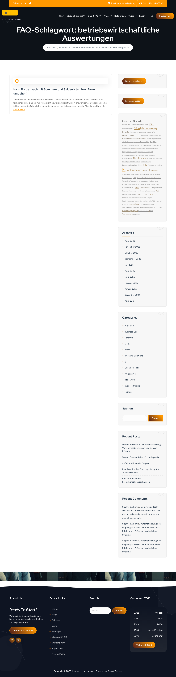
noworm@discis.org (126, 3)
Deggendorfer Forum (129, 152)
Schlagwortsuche (156, 187)
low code (145, 124)
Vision (131, 16)
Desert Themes (115, 671)
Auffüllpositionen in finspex (135, 463)
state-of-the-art (75, 16)
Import (132, 148)
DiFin (137, 128)
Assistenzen (138, 145)
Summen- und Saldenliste (130, 174)
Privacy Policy (58, 654)
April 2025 (130, 271)
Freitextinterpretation (140, 207)
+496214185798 (155, 3)
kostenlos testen (133, 101)
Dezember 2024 (132, 295)
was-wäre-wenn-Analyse (143, 198)
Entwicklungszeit (127, 128)
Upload (140, 165)
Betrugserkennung (128, 145)
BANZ (160, 207)
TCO (153, 201)
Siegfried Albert (129, 507)
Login (142, 16)
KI (123, 169)
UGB (157, 191)
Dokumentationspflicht (129, 165)
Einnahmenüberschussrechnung (134, 139)
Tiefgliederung (140, 158)
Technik (128, 392)
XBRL (151, 124)
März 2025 (130, 277)
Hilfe (147, 142)
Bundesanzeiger (146, 162)
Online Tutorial (132, 367)
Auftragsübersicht (145, 181)
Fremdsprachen (127, 162)
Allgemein (129, 325)
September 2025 (133, 258)
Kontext (151, 194)
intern (127, 349)
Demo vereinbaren (134, 81)
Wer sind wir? (58, 642)
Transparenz (127, 214)
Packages (56, 631)
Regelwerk (130, 379)
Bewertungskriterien (142, 155)
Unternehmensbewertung (138, 132)
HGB (137, 187)
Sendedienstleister (128, 198)
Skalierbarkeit (145, 188)
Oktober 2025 (131, 253)
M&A (134, 178)
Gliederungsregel (155, 135)
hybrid (138, 152)
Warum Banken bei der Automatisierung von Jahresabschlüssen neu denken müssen (141, 448)
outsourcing (155, 184)
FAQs (54, 614)
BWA (151, 211)
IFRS (145, 164)
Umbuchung (134, 204)
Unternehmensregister (155, 165)
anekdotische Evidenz (135, 184)
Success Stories (132, 385)
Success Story (157, 158)
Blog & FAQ (93, 16)
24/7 (132, 187)
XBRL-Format (142, 148)
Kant (132, 124)
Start (61, 16)
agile (150, 201)
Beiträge (56, 620)
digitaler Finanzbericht (131, 135)
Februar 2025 (131, 283)
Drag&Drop (153, 142)
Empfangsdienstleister (147, 204)
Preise (106, 16)
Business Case (143, 211)
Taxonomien (134, 181)
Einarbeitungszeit (147, 152)
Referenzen (120, 16)
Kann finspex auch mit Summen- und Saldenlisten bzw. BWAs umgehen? (94, 47)
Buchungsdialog (127, 191)
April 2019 (129, 300)
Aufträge (142, 174)
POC (156, 207)
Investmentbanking (139, 191)
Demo (54, 626)
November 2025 (132, 246)
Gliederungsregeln (130, 211)
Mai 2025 (129, 265)
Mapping (153, 170)
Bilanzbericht (126, 187)
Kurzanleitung (150, 191)
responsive (151, 207)
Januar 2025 (131, 289)
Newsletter (136, 214)
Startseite (51, 47)
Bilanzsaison (132, 194)
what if (146, 170)
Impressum (57, 648)
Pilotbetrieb (147, 184)
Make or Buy (141, 178)
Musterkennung (148, 145)
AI (149, 211)
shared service (141, 142)
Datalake (125, 132)
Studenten (136, 162)
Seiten (55, 609)
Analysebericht (127, 207)
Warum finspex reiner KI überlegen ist (141, 457)
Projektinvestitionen (128, 155)
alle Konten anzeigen (129, 142)
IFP (136, 148)
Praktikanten (126, 124)
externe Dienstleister (141, 201)
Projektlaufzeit (151, 132)
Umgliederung (142, 194)
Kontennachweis (135, 170)
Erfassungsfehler (152, 148)
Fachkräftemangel (128, 201)
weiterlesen (19, 109)
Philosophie (130, 373)
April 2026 (130, 241)
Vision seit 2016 (59, 637)
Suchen (127, 408)
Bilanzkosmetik (145, 135)
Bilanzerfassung (148, 128)
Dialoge (149, 158)
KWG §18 (125, 194)
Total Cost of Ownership (153, 178)
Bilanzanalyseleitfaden (154, 138)
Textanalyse (126, 181)
